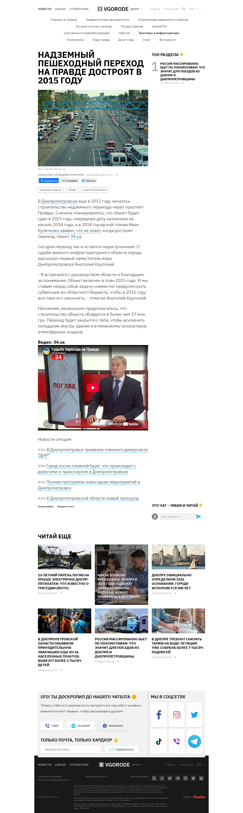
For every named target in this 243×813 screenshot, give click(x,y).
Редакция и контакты (96, 776)
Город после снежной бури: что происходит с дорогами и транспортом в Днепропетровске (87, 468)
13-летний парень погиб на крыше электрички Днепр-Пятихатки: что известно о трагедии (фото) (63, 581)
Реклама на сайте (139, 776)
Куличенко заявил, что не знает (69, 230)
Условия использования (50, 776)
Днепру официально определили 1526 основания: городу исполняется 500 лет (172, 581)
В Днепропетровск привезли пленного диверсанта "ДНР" (93, 452)
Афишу (156, 9)
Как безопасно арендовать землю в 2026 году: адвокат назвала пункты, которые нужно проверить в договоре (118, 586)
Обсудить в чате (65, 506)
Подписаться (124, 749)
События (124, 33)
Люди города (101, 39)
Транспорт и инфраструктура (159, 33)
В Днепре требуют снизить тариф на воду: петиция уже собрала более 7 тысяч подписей (177, 645)
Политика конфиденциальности (54, 780)
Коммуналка (75, 39)
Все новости (168, 39)
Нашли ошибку (45, 506)
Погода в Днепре (132, 26)
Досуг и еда (126, 39)
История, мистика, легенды (94, 26)
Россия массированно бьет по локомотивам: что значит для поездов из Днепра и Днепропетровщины (182, 71)
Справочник (79, 8)
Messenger (116, 725)
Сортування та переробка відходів (86, 33)
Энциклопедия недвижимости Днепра (163, 19)
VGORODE (117, 764)
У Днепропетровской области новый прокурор (92, 498)
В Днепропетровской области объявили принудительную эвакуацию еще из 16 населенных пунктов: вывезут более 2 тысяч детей (59, 652)
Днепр (136, 765)
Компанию (172, 9)
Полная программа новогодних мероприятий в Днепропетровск (89, 485)
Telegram (83, 725)
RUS (191, 9)
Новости (44, 8)
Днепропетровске (59, 201)
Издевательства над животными (107, 19)
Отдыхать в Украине (64, 19)
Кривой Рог (159, 26)
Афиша (60, 8)
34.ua (75, 236)
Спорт (147, 39)
